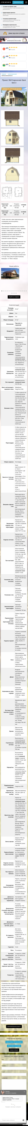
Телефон (4, 1065)
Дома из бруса (9, 1042)
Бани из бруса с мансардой (14, 1045)
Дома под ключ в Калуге (16, 33)
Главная (4, 74)
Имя (3, 1059)
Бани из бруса (18, 1042)
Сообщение (4, 1078)
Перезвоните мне (18, 2)
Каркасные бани (12, 74)
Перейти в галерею (14, 297)
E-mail (3, 1072)
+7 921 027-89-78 (6, 2)
